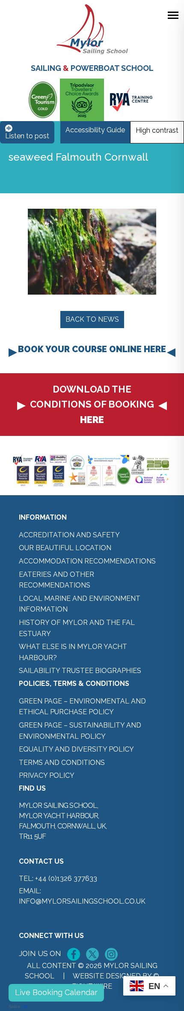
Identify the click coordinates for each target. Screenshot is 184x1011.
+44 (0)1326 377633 (66, 878)
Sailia (14, 1006)
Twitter (92, 954)
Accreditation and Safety (69, 535)
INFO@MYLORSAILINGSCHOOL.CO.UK (82, 901)
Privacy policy (46, 775)
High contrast (157, 130)
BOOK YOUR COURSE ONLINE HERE (92, 349)
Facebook (73, 954)
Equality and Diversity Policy (76, 749)
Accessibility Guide (95, 130)
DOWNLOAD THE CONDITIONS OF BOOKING (92, 404)
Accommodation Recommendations (87, 561)
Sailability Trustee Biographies (80, 671)
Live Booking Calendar (56, 992)
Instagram (111, 954)
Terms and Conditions (62, 762)
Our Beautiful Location (65, 548)
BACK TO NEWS (92, 319)
